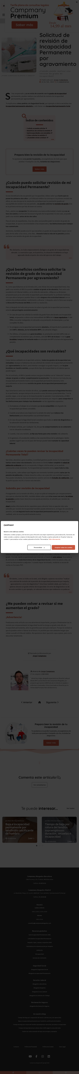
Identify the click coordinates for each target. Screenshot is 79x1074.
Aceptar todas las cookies (63, 547)
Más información (54, 539)
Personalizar (38, 547)
